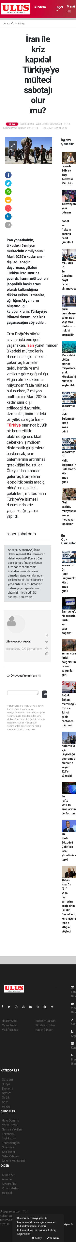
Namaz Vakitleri (12, 1129)
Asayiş (6, 1106)
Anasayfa (9, 23)
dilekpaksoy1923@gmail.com (24, 648)
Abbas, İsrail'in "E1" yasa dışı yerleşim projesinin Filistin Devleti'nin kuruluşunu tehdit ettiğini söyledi (69, 906)
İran (30, 345)
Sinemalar (8, 1147)
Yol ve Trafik (9, 1125)
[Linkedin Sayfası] (32, 1006)
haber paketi (8, 1228)
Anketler (7, 1179)
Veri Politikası (10, 1029)
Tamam (54, 1238)
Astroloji (7, 1192)
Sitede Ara (8, 1174)
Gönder (45, 694)
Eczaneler (8, 1134)
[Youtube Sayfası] (25, 1006)
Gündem (40, 7)
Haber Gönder (44, 1029)
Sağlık (6, 1097)
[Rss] (39, 1006)
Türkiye (14, 425)
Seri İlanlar (8, 1151)
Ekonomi (7, 1088)
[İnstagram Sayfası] (18, 1006)
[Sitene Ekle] (54, 1006)
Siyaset (6, 1093)
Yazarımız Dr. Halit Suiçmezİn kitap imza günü (68, 418)
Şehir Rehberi (10, 1156)
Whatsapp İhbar (45, 1025)
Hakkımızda (9, 1020)
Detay (38, 1238)
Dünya (21, 23)
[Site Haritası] (47, 1006)
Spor (5, 1102)
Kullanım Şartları (45, 1020)
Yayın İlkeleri (9, 1025)
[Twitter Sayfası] (11, 1006)
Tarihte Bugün (11, 1143)
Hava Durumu (10, 1120)
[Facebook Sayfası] (3, 1006)
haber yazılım (8, 1232)
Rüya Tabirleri (10, 1188)
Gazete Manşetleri (13, 1160)
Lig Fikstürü (9, 1138)
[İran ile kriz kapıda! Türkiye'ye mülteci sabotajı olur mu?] (28, 150)
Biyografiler (9, 1183)
